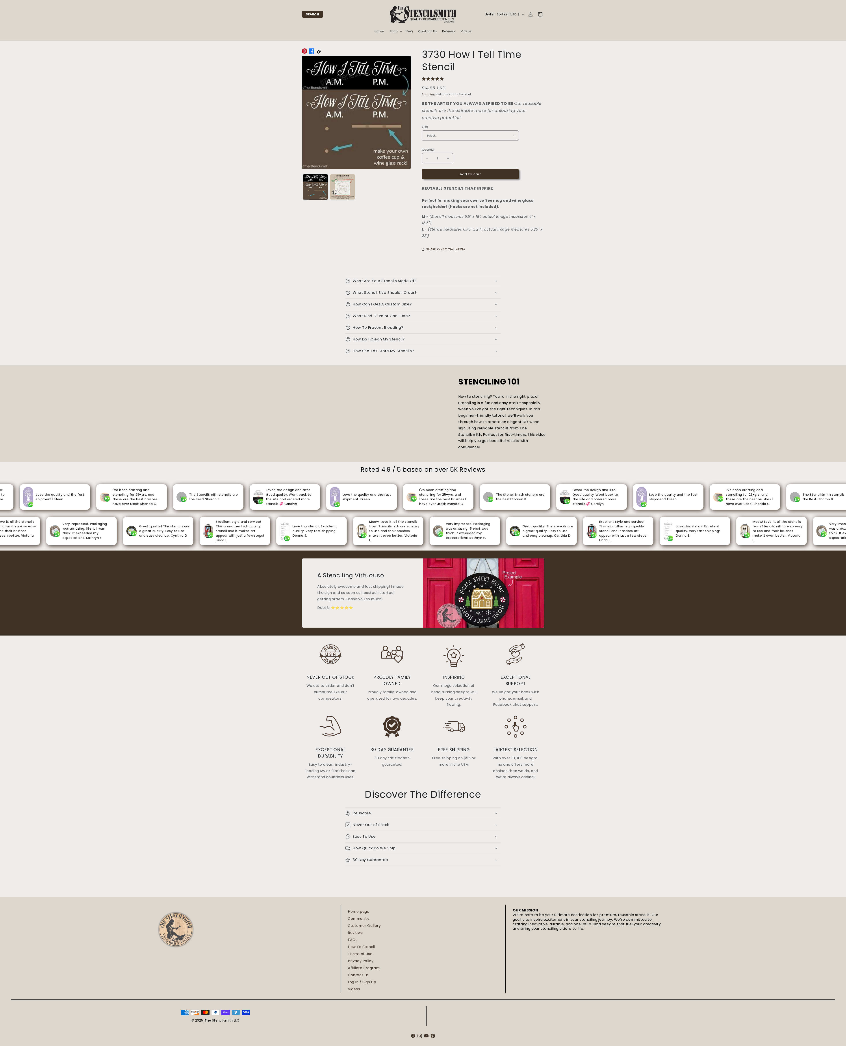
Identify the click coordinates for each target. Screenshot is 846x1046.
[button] (312, 14)
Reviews (355, 932)
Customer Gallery (364, 925)
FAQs (352, 939)
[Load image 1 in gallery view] (315, 186)
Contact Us (358, 975)
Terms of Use (360, 953)
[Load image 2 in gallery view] (342, 186)
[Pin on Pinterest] (304, 52)
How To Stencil (361, 946)
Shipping (428, 94)
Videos (354, 989)
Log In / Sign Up (362, 982)
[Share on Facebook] (311, 52)
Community (358, 918)
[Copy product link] (318, 52)
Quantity (428, 150)
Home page (358, 911)
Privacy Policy (360, 960)
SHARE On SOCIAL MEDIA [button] (445, 249)
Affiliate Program (364, 967)
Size (425, 127)
